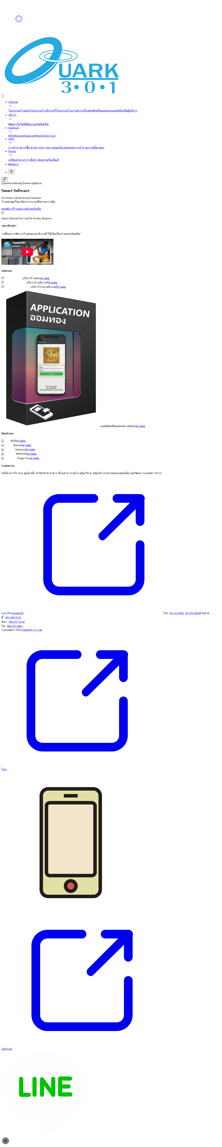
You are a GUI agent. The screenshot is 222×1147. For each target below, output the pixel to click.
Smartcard (29, 135)
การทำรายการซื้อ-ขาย (22, 147)
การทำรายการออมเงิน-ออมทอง (55, 147)
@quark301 (17, 613)
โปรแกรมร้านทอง (19, 110)
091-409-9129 (13, 617)
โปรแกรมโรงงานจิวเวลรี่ (71, 110)
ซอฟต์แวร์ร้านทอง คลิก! (16, 208)
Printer (38, 135)
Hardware (13, 127)
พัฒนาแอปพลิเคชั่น (37, 124)
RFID (11, 135)
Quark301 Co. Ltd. (32, 629)
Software (13, 101)
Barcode (19, 135)
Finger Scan (49, 135)
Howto (12, 151)
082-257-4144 (16, 621)
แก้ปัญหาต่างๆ (17, 159)
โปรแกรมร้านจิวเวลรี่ (43, 110)
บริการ (12, 114)
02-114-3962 (177, 613)
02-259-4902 (192, 613)
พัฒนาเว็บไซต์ (16, 124)
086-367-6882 (15, 626)
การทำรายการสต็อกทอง (89, 147)
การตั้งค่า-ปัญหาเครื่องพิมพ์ (42, 159)
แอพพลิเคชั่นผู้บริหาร (124, 110)
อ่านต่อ (45, 278)
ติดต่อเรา (13, 164)
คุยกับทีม (36, 208)
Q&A (11, 138)
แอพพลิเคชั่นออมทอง (99, 110)
